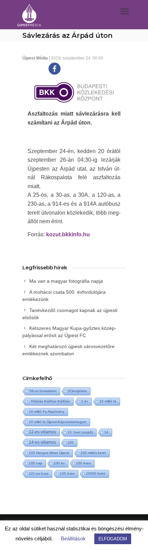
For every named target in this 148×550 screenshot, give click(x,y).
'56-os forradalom (42, 391)
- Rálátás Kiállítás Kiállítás (49, 401)
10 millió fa (107, 401)
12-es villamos (42, 432)
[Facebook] (55, 69)
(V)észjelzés (77, 391)
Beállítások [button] (73, 538)
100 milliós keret (93, 453)
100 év (59, 463)
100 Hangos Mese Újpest (49, 453)
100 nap (35, 463)
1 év (84, 401)
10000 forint (95, 473)
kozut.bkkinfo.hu (68, 234)
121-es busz (39, 473)
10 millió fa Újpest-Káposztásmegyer (57, 422)
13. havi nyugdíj (80, 432)
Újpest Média (35, 58)
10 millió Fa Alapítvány (46, 411)
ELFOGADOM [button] (112, 538)
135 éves (67, 473)
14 (106, 432)
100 (70, 442)
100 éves (83, 463)
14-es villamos (42, 442)
